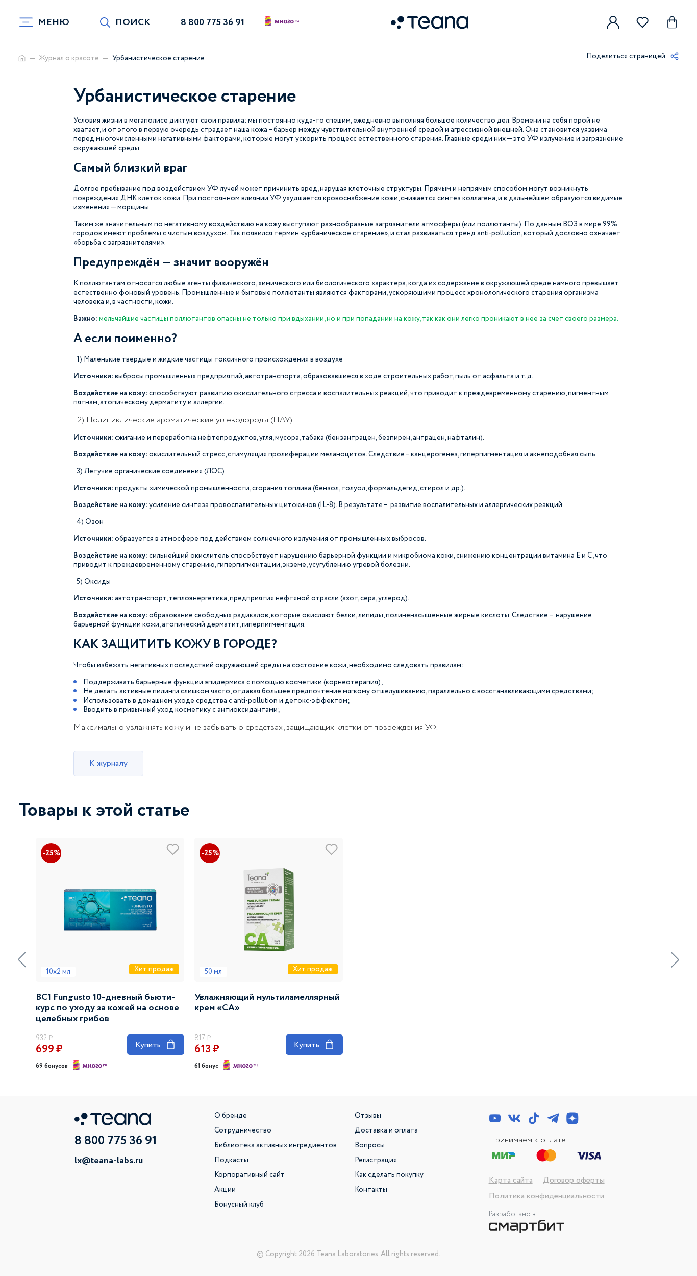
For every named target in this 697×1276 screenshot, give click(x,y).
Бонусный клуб (239, 1204)
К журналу (108, 763)
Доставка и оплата (386, 1130)
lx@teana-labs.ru (108, 1160)
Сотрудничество (242, 1130)
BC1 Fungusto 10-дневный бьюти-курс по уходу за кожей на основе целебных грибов (107, 1008)
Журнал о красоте (69, 58)
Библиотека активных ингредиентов (275, 1145)
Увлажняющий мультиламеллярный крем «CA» (267, 1003)
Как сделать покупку (389, 1174)
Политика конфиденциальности (546, 1196)
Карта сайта (511, 1180)
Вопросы (370, 1145)
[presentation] (22, 960)
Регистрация (376, 1160)
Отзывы (368, 1115)
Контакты (371, 1189)
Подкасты (231, 1160)
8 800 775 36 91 (212, 22)
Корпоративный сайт (249, 1174)
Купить (155, 1045)
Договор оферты (574, 1180)
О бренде (230, 1115)
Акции (225, 1189)
